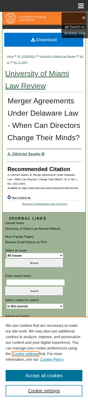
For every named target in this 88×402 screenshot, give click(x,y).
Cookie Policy (52, 359)
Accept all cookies (44, 375)
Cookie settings (25, 354)
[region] (44, 359)
